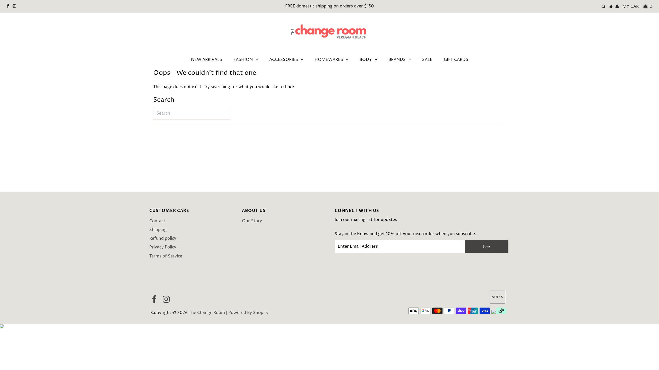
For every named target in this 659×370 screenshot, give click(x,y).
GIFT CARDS (456, 59)
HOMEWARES (329, 59)
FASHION (243, 59)
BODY (366, 59)
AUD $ (498, 297)
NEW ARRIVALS (206, 59)
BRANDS (397, 59)
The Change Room (207, 313)
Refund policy (162, 238)
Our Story (252, 221)
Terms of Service (165, 256)
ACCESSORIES (283, 59)
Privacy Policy (162, 247)
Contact (157, 221)
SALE (427, 59)
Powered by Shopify (248, 313)
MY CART (637, 6)
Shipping (158, 230)
